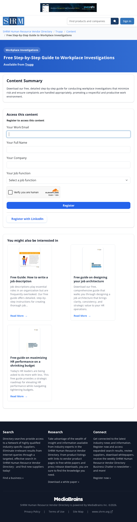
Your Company (17, 158)
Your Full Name (17, 143)
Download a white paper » (63, 482)
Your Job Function (19, 173)
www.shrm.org (101, 511)
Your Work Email (18, 127)
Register (68, 205)
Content (71, 31)
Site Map (78, 511)
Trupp (59, 31)
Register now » (102, 478)
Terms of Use (56, 511)
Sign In (127, 21)
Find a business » (13, 478)
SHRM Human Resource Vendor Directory (27, 31)
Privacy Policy (32, 511)
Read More (17, 315)
